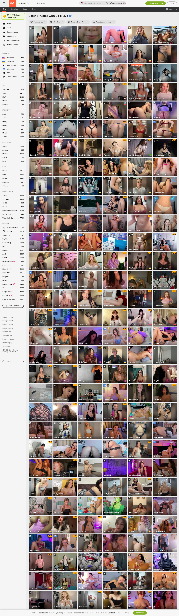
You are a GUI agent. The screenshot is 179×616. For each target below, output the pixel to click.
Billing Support (7, 321)
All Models (6, 346)
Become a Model (8, 339)
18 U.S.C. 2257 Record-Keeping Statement (10, 351)
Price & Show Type (78, 22)
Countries (57, 22)
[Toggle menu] (4, 3)
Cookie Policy (113, 613)
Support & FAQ (7, 317)
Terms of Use (7, 335)
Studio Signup (7, 343)
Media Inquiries (7, 328)
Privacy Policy (7, 332)
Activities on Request (103, 22)
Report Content (7, 324)
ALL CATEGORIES (15, 306)
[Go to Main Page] (12, 3)
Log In (172, 3)
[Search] (107, 3)
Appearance (38, 22)
